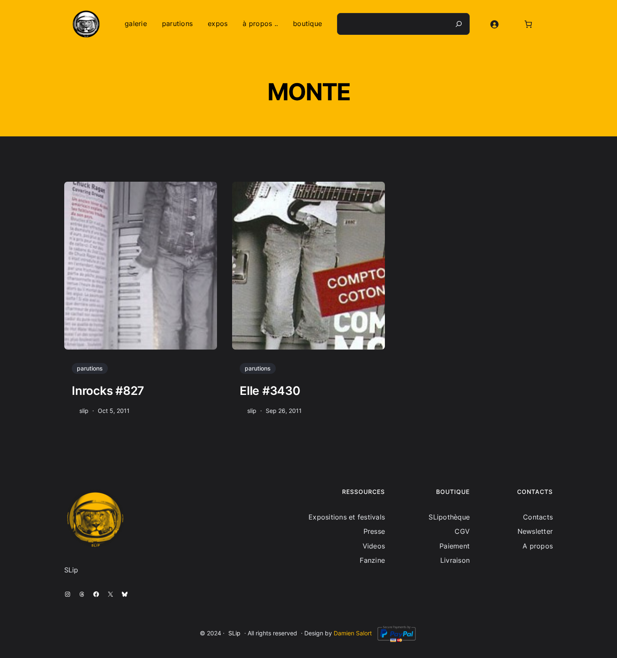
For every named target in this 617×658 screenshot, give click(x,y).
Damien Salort (353, 633)
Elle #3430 (270, 391)
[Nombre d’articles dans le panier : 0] (528, 24)
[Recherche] (459, 24)
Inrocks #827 (108, 391)
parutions (90, 368)
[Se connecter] (494, 24)
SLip (234, 633)
